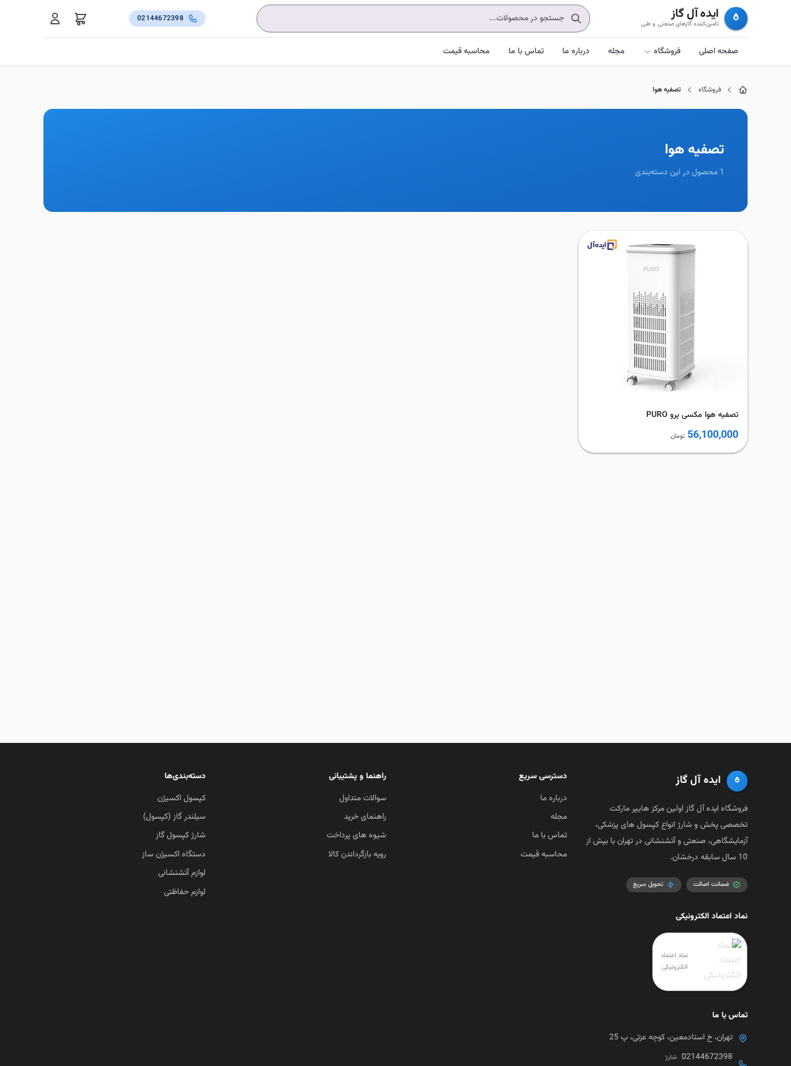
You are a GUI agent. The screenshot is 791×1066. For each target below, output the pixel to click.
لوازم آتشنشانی (182, 873)
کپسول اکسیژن (182, 798)
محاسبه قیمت (466, 51)
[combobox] (423, 18)
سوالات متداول (362, 798)
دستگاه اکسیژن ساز (174, 854)
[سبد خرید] (80, 18)
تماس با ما (526, 51)
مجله (616, 51)
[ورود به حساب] (55, 18)
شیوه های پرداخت (356, 835)
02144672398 (707, 1057)
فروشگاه (667, 51)
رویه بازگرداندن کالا (357, 854)
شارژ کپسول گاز (181, 835)
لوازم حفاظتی (185, 892)
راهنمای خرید (365, 817)
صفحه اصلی (718, 51)
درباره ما (575, 51)
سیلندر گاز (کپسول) (174, 817)
